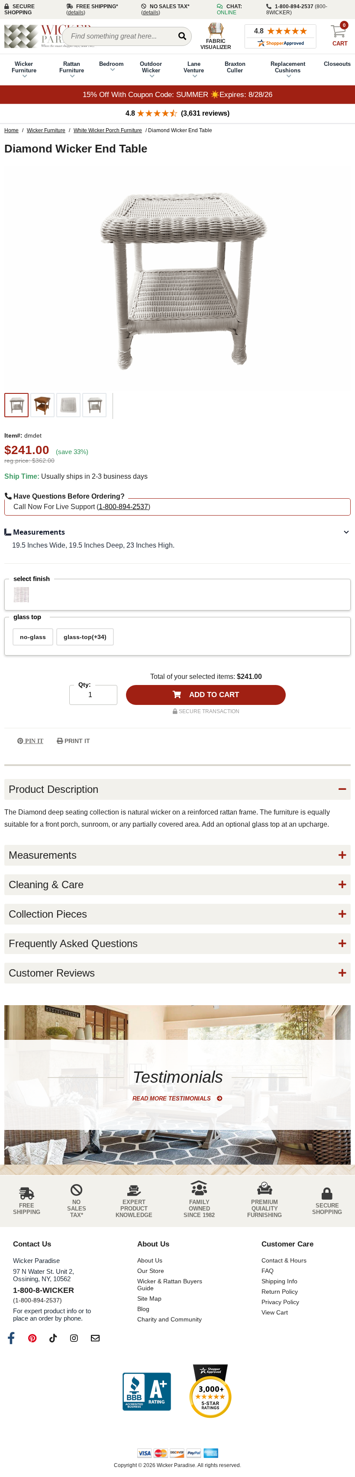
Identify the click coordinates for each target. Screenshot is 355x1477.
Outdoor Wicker (151, 67)
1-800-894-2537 (123, 506)
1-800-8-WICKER (43, 1290)
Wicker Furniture (24, 67)
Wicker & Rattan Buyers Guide (169, 1285)
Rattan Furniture (71, 67)
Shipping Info (279, 1281)
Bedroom (111, 64)
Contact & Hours (284, 1260)
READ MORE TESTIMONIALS (172, 1098)
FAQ (267, 1270)
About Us (149, 1260)
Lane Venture (194, 67)
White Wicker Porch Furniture (108, 130)
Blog (143, 1308)
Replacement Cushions (288, 67)
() (75, 13)
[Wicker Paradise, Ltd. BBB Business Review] (147, 1392)
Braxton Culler (235, 67)
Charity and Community (169, 1319)
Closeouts (337, 64)
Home (11, 130)
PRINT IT (76, 740)
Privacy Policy (280, 1301)
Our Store (150, 1270)
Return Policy (279, 1291)
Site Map (149, 1298)
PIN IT (33, 741)
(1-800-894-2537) (37, 1300)
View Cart (274, 1312)
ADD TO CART (213, 695)
